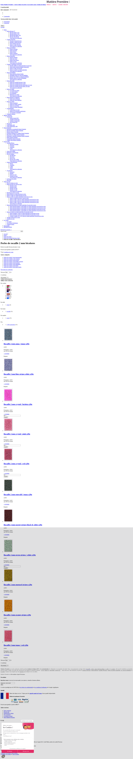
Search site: (3, 231)
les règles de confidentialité (26, 687)
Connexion (6, 23)
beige (8, 295)
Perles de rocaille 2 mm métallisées (12, 264)
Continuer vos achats (6, 753)
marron (8, 290)
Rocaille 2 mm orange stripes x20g (17, 615)
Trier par (3, 272)
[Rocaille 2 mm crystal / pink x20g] (8, 430)
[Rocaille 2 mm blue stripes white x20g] (8, 370)
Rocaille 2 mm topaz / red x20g (16, 645)
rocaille (8, 311)
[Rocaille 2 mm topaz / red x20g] (8, 642)
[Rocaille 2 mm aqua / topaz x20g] (8, 340)
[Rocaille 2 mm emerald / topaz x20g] (8, 491)
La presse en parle (8, 716)
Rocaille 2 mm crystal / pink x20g (17, 434)
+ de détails (6, 353)
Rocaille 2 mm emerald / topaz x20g (18, 494)
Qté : (5, 415)
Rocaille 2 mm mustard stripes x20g (18, 585)
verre (8, 318)
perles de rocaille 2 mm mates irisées (12, 267)
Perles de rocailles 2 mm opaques (12, 258)
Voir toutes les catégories (16, 38)
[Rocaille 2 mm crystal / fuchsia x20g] (8, 401)
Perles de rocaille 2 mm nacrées (11, 260)
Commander (7, 16)
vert (8, 287)
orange (8, 294)
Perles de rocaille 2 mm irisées (11, 265)
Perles (5, 235)
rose (8, 288)
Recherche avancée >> (6, 229)
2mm (8, 305)
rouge (8, 285)
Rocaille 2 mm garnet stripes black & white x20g (23, 525)
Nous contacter (7, 710)
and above (11, 324)
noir (8, 291)
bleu (8, 298)
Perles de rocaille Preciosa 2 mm (12, 238)
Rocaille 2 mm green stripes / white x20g (20, 555)
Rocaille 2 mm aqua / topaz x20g (16, 344)
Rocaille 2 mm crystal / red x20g (16, 464)
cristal (8, 297)
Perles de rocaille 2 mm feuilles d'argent (13, 261)
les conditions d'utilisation (40, 687)
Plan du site (6, 712)
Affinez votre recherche (6, 279)
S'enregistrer (7, 21)
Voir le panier (14, 753)
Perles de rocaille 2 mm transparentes (13, 257)
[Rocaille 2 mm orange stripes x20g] (8, 611)
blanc (8, 292)
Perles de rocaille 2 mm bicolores (12, 263)
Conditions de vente (8, 252)
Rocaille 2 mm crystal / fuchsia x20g (18, 404)
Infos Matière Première (9, 717)
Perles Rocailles (7, 236)
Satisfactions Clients (8, 713)
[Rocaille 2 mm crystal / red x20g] (8, 460)
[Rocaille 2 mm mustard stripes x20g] (8, 581)
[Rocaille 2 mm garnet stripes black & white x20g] (8, 521)
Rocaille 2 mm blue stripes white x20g (19, 374)
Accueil (2, 27)
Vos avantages (7, 714)
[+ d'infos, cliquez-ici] (20, 703)
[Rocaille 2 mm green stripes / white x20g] (8, 551)
